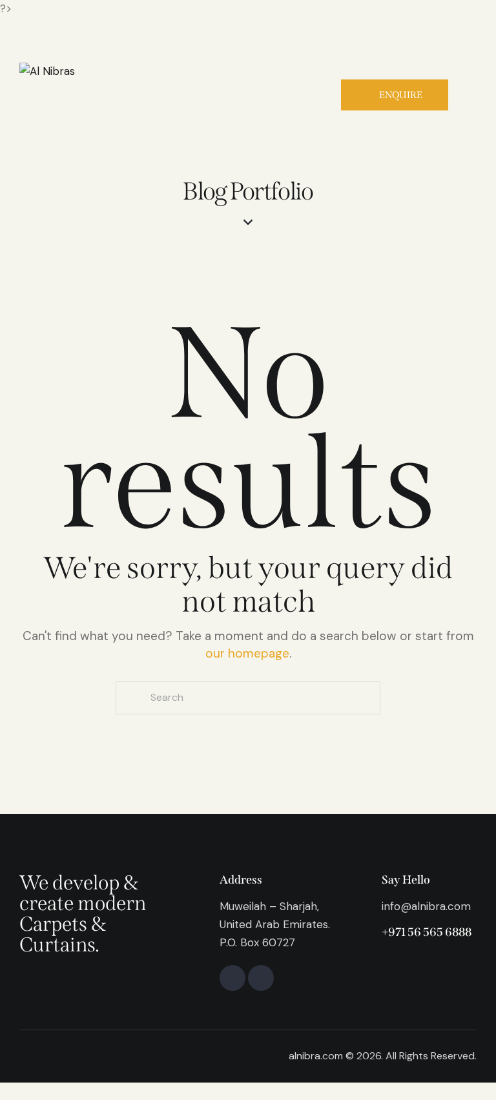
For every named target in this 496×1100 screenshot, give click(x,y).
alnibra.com (316, 1056)
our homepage (247, 653)
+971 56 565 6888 (426, 932)
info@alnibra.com (426, 906)
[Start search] (131, 697)
